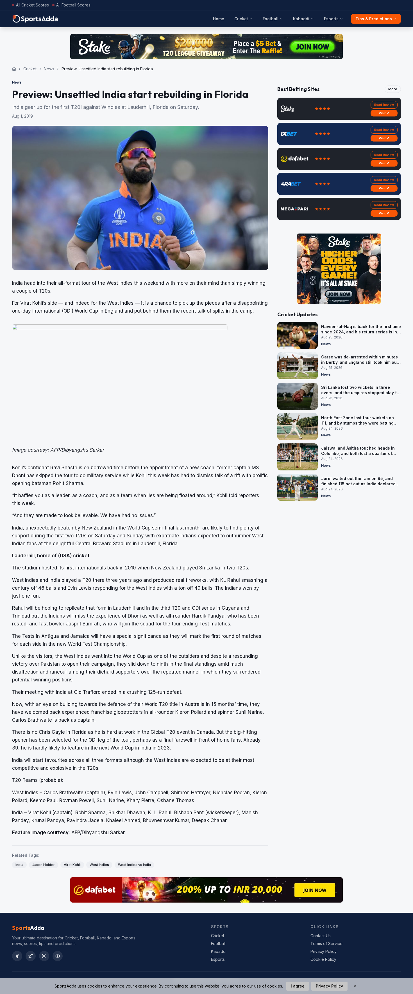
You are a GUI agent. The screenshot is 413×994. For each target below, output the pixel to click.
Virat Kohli (72, 865)
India (19, 865)
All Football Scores (73, 5)
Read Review (384, 105)
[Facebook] (17, 956)
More (392, 89)
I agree (298, 986)
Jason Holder (43, 865)
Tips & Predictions (373, 18)
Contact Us (320, 935)
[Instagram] (44, 956)
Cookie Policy (323, 959)
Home (218, 18)
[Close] (355, 986)
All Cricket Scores (32, 5)
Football (270, 18)
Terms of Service (326, 943)
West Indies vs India (134, 865)
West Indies (99, 865)
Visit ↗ (384, 113)
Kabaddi (301, 18)
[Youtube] (58, 956)
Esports (331, 18)
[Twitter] (31, 956)
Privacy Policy (323, 951)
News (49, 68)
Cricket (241, 18)
